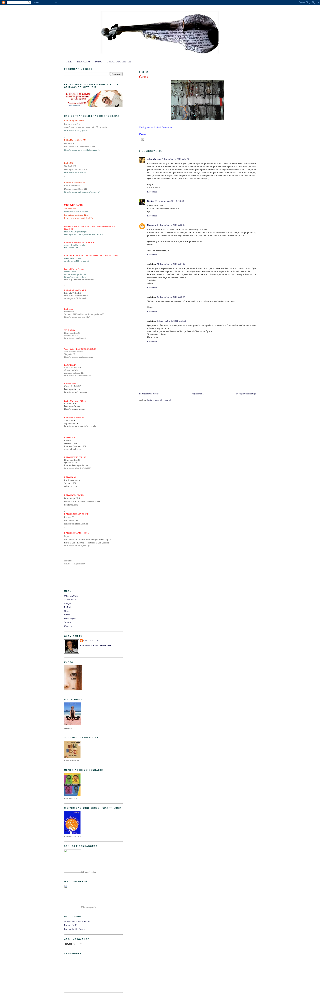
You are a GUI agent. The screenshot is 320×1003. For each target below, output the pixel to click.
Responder (152, 191)
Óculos (143, 77)
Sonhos (67, 622)
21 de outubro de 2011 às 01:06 (171, 263)
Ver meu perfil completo (95, 645)
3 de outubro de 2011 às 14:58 (176, 159)
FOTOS (98, 61)
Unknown (151, 224)
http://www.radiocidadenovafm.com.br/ (82, 191)
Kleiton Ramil (92, 641)
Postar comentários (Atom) (159, 399)
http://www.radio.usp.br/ (75, 172)
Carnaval (68, 626)
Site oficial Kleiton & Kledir (77, 921)
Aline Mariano (154, 159)
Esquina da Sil (70, 925)
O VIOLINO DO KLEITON (119, 61)
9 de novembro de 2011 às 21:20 (171, 320)
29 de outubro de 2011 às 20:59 (171, 296)
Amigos (67, 603)
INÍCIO (69, 61)
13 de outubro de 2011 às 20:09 (169, 200)
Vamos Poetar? (70, 599)
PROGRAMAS (83, 61)
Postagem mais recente (149, 393)
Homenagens (70, 618)
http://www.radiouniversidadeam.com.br (82, 149)
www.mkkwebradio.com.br (76, 211)
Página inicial (198, 393)
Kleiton (150, 200)
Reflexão (68, 607)
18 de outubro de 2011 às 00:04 (171, 224)
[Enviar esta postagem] (141, 139)
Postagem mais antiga (246, 393)
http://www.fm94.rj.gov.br (75, 130)
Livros (67, 614)
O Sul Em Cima (71, 595)
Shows (67, 610)
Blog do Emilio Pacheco (75, 928)
